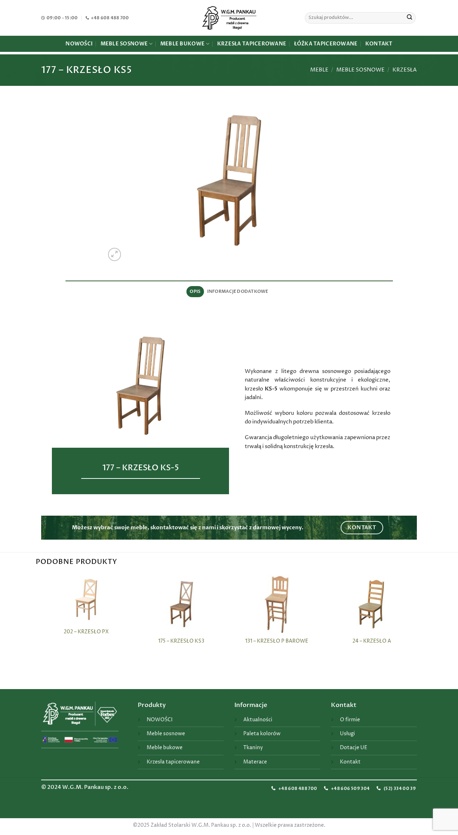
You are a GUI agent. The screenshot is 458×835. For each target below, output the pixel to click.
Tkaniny (253, 748)
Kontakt (379, 43)
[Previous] (42, 631)
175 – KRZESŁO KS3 (181, 641)
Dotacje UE (353, 748)
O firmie (350, 720)
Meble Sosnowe (360, 70)
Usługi (347, 734)
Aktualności (257, 720)
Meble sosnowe (166, 734)
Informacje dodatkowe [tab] (237, 291)
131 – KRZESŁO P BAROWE (276, 641)
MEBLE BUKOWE (182, 43)
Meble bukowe (164, 748)
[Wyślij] (409, 18)
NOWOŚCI (159, 720)
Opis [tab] (195, 291)
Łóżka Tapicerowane (326, 43)
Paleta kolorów (262, 734)
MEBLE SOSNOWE (124, 43)
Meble (319, 70)
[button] (114, 254)
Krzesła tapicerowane (173, 762)
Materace (255, 762)
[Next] (415, 631)
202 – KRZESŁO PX (86, 632)
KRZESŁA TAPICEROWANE (251, 43)
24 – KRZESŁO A (371, 641)
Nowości (79, 43)
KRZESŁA (405, 70)
